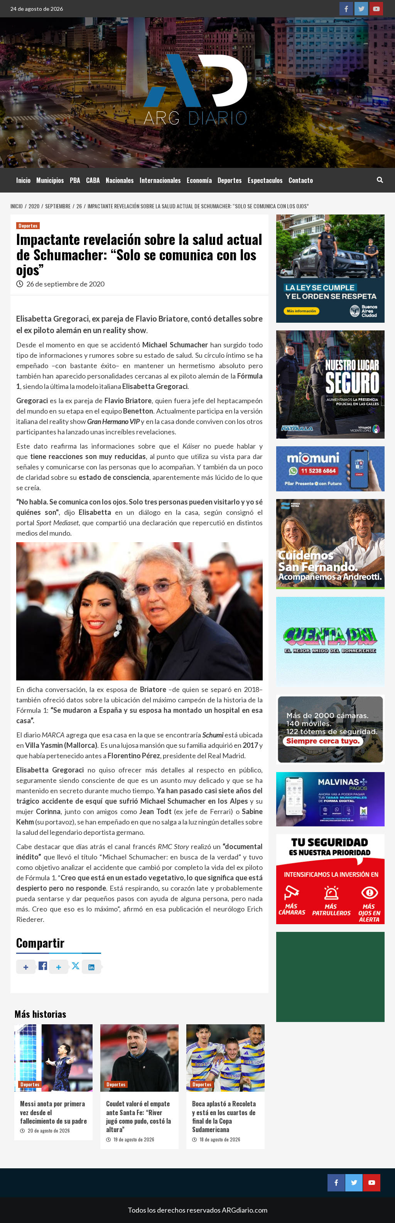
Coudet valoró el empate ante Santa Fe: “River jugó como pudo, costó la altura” (138, 1116)
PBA (75, 180)
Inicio (23, 180)
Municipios (50, 180)
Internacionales (160, 180)
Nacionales (120, 180)
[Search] (380, 179)
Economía (199, 180)
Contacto (301, 180)
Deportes (230, 180)
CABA (93, 180)
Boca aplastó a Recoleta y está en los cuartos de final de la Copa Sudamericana (224, 1116)
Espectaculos (265, 180)
